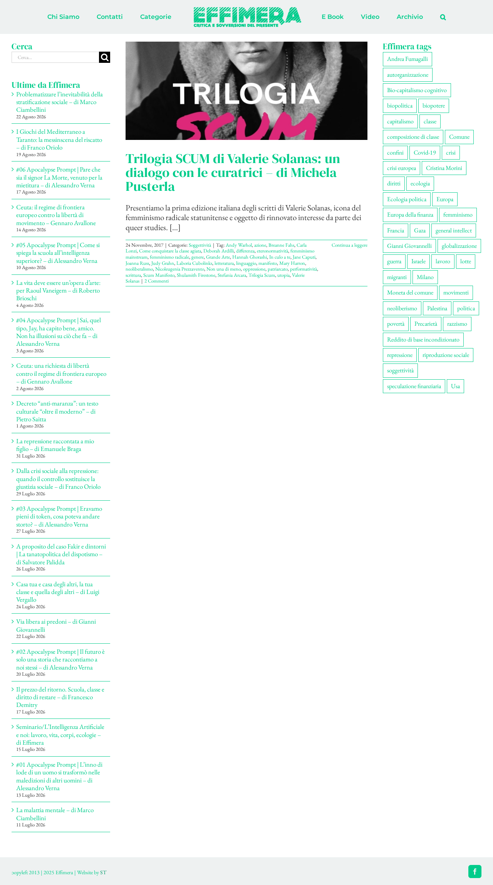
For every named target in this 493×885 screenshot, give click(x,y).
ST (103, 872)
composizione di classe (413, 137)
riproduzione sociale (446, 355)
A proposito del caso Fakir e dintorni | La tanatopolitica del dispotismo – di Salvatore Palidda (61, 554)
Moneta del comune (410, 292)
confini (395, 152)
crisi (451, 152)
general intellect (454, 230)
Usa (455, 386)
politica (466, 308)
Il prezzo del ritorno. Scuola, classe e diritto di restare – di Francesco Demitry (60, 697)
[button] (411, 17)
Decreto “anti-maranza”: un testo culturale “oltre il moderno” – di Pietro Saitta (57, 411)
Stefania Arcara (232, 275)
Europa (444, 199)
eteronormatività (272, 250)
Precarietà (425, 324)
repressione (400, 355)
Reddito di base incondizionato (423, 339)
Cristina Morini (444, 168)
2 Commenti (156, 281)
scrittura (133, 275)
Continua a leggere (349, 245)
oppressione (254, 269)
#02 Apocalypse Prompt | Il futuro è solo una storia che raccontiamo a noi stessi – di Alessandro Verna (60, 659)
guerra (394, 261)
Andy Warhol (239, 245)
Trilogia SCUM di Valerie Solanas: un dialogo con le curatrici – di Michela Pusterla (233, 172)
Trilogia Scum (261, 275)
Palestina (437, 308)
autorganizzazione (407, 75)
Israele (418, 261)
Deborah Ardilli (218, 250)
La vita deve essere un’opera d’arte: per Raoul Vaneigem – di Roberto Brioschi (58, 290)
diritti (394, 183)
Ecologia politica (406, 199)
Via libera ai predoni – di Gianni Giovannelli (56, 625)
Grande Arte (218, 257)
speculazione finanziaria (414, 386)
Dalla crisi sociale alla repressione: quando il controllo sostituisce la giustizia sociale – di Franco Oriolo (58, 478)
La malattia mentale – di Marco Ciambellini (55, 814)
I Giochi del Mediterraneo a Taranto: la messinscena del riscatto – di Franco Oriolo (59, 139)
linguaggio (246, 263)
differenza (245, 250)
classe (430, 121)
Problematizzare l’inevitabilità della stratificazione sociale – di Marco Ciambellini (59, 102)
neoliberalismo (139, 269)
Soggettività (200, 245)
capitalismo (400, 121)
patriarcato (278, 269)
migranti (397, 277)
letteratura (224, 263)
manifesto (267, 263)
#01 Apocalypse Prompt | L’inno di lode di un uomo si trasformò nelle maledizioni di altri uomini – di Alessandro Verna (59, 776)
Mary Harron (292, 263)
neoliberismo (402, 308)
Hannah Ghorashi (249, 257)
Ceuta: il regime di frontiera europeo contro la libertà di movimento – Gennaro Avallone (56, 215)
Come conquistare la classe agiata (170, 250)
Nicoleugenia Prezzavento (179, 269)
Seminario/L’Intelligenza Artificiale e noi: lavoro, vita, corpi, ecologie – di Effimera (60, 734)
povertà (395, 324)
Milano (425, 277)
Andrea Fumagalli (407, 59)
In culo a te (279, 257)
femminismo (458, 214)
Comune (459, 137)
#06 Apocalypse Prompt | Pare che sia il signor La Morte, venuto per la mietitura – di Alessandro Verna (59, 177)
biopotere (434, 105)
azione (260, 245)
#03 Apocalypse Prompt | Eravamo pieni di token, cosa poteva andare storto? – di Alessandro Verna (59, 516)
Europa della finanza (410, 214)
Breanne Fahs (281, 245)
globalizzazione (459, 246)
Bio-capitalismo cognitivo (417, 90)
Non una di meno (223, 269)
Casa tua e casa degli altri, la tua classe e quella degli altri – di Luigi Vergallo (57, 592)
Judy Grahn (162, 263)
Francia (395, 230)
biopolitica (400, 105)
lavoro (443, 261)
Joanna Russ (137, 263)
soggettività (400, 370)
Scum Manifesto (158, 275)
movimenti (456, 292)
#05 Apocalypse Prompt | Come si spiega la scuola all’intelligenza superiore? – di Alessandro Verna (58, 253)
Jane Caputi (304, 257)
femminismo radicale (169, 257)
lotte (465, 261)
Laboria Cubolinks (194, 263)
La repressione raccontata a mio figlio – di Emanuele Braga (55, 445)
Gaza (420, 230)
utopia (283, 275)
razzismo (457, 324)
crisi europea (401, 168)
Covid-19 (425, 152)
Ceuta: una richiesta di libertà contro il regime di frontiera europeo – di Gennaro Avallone (61, 373)
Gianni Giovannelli (409, 246)
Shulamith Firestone (196, 275)
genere (197, 257)
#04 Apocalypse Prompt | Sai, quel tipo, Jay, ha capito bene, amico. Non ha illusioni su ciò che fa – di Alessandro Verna (58, 332)
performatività (303, 269)
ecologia (420, 183)
